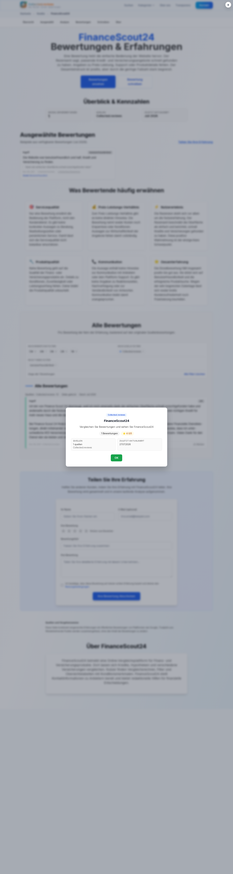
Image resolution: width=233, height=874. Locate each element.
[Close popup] (228, 5)
